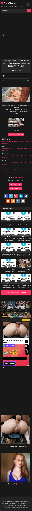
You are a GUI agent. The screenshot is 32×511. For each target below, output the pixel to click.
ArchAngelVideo (16, 188)
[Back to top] (26, 505)
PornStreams (10, 3)
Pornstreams (19, 177)
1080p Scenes (16, 184)
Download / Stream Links (16, 134)
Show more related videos (16, 293)
